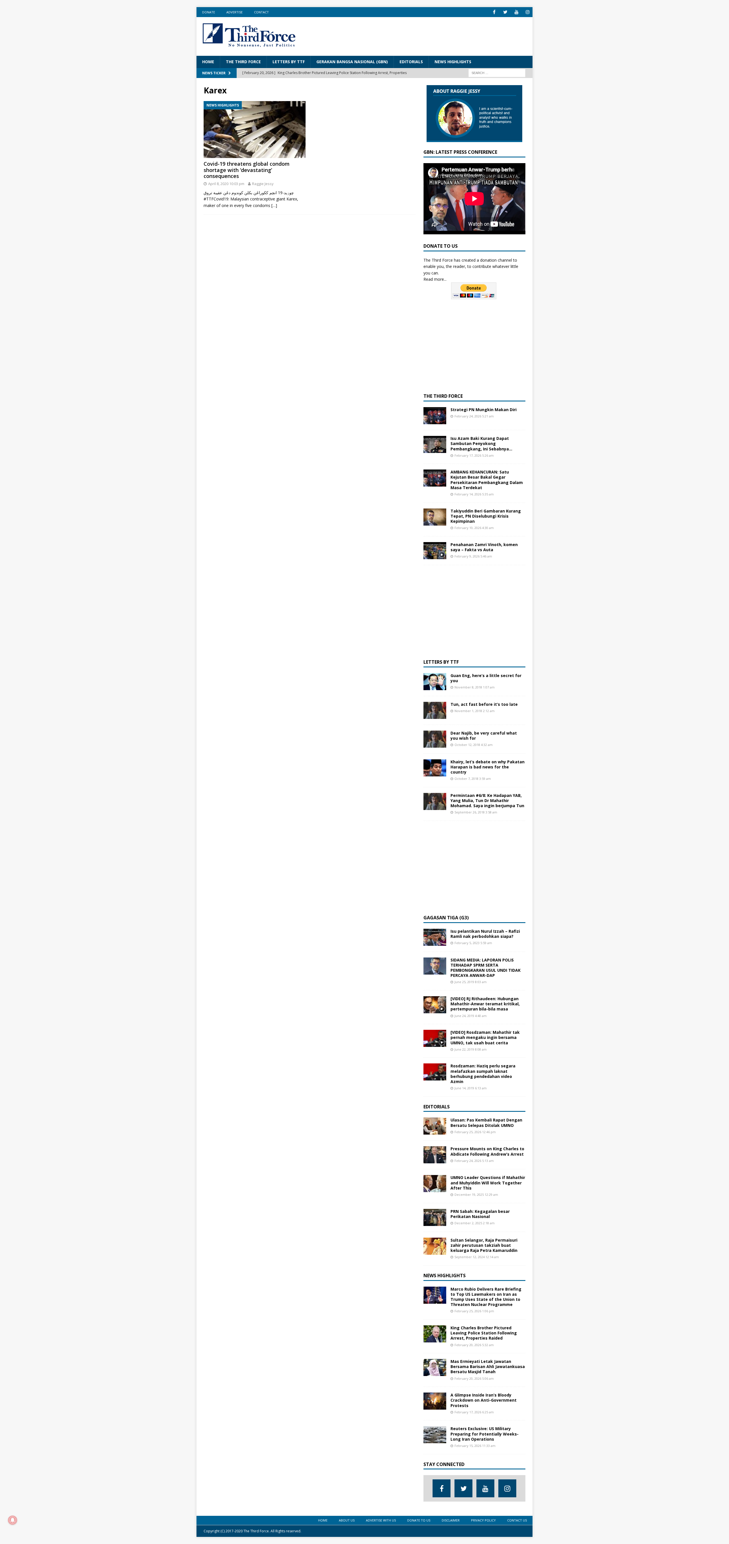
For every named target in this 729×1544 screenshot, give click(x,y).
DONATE (208, 12)
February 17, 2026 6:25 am (474, 1412)
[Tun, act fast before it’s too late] (434, 710)
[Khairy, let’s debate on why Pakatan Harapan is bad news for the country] (434, 767)
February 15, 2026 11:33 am (474, 1445)
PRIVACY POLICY (483, 1520)
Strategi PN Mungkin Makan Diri (483, 409)
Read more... (435, 279)
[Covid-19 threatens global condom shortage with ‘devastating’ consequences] (255, 129)
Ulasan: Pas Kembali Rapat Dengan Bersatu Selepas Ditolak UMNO (486, 1122)
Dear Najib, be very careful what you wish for (483, 735)
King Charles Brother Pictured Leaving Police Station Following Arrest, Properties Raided (483, 1333)
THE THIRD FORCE (243, 61)
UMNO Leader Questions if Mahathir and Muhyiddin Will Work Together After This (487, 1182)
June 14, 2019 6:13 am (470, 1088)
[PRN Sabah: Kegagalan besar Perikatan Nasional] (434, 1217)
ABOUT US (347, 1520)
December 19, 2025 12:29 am (476, 1194)
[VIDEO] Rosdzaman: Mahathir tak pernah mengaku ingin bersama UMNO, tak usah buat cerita (485, 1037)
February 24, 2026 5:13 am (474, 1160)
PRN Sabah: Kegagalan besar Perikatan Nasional (480, 1214)
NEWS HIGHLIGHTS (453, 61)
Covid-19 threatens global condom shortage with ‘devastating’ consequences (247, 169)
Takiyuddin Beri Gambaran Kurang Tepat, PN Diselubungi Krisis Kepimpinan (485, 516)
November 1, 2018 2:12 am (474, 711)
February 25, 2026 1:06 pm (474, 1311)
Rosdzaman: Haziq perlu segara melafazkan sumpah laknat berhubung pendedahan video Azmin (482, 1073)
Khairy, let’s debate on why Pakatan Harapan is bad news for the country (487, 767)
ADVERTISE (234, 12)
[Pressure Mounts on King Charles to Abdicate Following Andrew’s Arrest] (434, 1154)
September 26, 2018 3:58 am (475, 812)
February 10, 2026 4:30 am (474, 528)
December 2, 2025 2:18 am (474, 1223)
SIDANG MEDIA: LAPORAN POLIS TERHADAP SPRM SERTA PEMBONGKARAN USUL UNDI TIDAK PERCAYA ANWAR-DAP (485, 967)
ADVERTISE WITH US (381, 1520)
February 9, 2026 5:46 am (473, 556)
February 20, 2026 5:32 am (474, 1345)
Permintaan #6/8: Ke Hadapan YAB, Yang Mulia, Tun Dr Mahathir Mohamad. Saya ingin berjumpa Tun (487, 800)
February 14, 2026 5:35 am (474, 494)
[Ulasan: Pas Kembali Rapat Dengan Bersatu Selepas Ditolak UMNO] (434, 1126)
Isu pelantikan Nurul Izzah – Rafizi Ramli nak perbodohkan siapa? (485, 933)
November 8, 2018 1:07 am (474, 687)
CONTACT (261, 12)
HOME (208, 61)
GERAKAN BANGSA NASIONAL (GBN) (352, 61)
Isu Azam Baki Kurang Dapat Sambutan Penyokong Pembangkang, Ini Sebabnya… (481, 443)
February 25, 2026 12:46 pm (475, 1132)
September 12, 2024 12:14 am (476, 1257)
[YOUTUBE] (516, 12)
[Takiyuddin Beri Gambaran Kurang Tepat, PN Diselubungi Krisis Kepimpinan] (434, 517)
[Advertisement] (423, 35)
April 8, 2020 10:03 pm (226, 183)
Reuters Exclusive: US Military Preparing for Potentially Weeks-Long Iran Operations (484, 1434)
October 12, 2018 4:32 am (473, 745)
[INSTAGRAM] (528, 12)
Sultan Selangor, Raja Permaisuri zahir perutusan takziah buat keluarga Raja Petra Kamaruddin (483, 1245)
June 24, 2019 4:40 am (470, 1016)
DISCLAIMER (451, 1520)
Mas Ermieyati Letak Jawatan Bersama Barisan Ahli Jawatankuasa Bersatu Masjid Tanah (487, 1366)
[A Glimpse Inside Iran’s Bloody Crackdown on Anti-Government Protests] (434, 1401)
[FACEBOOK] (494, 12)
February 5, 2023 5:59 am (473, 943)
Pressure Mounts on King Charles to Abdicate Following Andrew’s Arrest (487, 1151)
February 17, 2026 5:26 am (474, 455)
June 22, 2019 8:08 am (470, 1049)
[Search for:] (496, 72)
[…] (274, 205)
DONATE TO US (418, 1520)
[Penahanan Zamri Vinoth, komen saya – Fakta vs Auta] (434, 550)
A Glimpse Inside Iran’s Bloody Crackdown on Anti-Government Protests (483, 1400)
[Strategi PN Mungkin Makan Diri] (434, 415)
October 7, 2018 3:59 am (472, 778)
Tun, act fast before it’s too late (484, 704)
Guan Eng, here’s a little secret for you (485, 678)
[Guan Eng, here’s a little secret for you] (434, 681)
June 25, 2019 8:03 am (470, 982)
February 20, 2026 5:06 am (474, 1378)
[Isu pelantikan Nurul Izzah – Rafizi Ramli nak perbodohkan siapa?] (434, 937)
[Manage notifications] (12, 1520)
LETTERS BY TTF (289, 61)
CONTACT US (517, 1520)
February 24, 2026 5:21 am (474, 416)
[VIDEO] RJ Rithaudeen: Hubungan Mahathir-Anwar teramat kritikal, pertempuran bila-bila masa (485, 1004)
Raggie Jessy (263, 183)
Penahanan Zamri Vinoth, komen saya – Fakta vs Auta (484, 547)
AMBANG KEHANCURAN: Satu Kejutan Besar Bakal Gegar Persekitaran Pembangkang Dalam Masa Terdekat (486, 479)
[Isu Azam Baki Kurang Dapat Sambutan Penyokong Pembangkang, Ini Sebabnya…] (434, 444)
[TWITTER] (505, 12)
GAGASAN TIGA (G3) (446, 917)
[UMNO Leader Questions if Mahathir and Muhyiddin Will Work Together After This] (434, 1183)
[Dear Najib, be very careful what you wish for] (434, 739)
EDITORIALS (411, 61)
